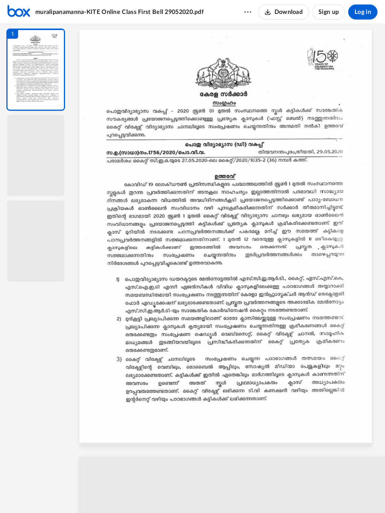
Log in (363, 12)
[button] (36, 70)
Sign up (328, 12)
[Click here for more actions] (247, 12)
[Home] (19, 12)
